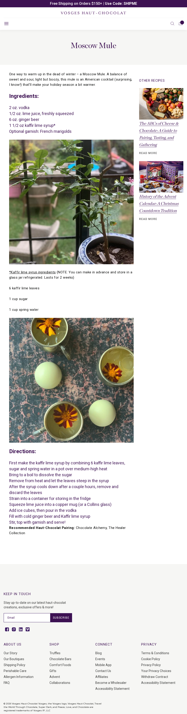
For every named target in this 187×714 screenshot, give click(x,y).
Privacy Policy (151, 665)
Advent (54, 677)
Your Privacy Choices (156, 671)
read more (148, 153)
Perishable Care (15, 671)
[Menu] (6, 23)
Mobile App (103, 665)
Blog (98, 653)
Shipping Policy (14, 665)
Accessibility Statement (112, 688)
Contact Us (103, 671)
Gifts (52, 671)
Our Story (10, 653)
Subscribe (61, 617)
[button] (172, 23)
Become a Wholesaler (111, 683)
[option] (93, 3)
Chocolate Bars (60, 659)
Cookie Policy (150, 659)
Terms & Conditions (155, 653)
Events (100, 659)
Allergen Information (19, 677)
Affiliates (101, 677)
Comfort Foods (60, 665)
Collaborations (59, 683)
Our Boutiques (14, 659)
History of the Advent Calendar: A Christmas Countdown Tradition (159, 204)
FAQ (7, 683)
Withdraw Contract (154, 677)
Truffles (54, 653)
